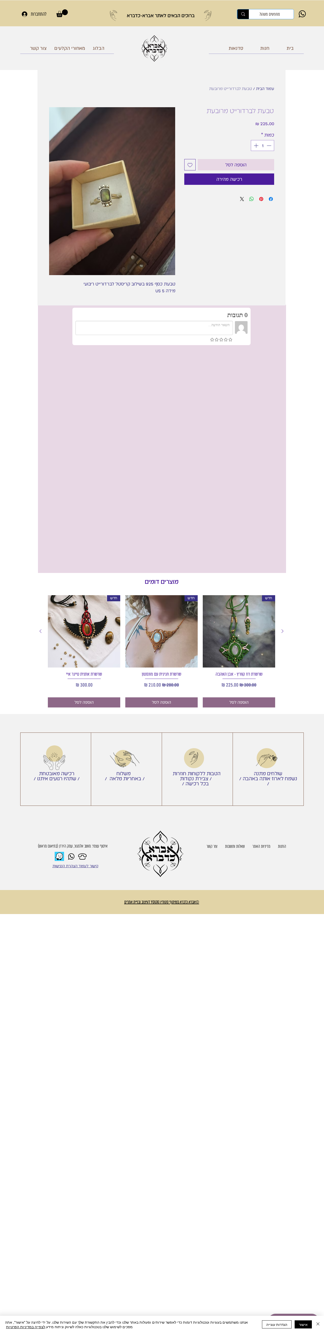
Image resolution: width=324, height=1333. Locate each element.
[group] (161, 426)
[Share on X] (242, 199)
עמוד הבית (265, 88)
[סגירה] (318, 1324)
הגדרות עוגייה (276, 1324)
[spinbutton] (262, 145)
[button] (62, 13)
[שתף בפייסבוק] (271, 199)
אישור (303, 1324)
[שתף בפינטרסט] (261, 199)
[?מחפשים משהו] (243, 14)
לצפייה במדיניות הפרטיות (25, 1326)
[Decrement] (269, 145)
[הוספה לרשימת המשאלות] (190, 164)
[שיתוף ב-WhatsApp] (252, 199)
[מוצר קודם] (282, 407)
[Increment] (255, 145)
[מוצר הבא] (40, 407)
